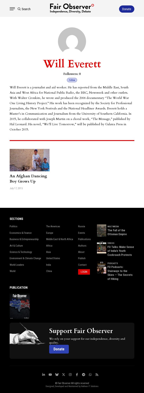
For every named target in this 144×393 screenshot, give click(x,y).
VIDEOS (110, 243)
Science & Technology (21, 252)
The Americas (53, 226)
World (12, 271)
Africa (49, 245)
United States (53, 258)
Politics (13, 226)
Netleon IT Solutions (90, 386)
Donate (59, 349)
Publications (84, 239)
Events (81, 232)
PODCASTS (112, 263)
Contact (82, 264)
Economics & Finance (21, 232)
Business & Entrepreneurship (24, 239)
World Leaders (17, 264)
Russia (81, 226)
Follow (72, 80)
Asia (48, 252)
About (81, 252)
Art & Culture (16, 245)
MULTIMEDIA (113, 226)
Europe (49, 232)
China (49, 271)
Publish (82, 258)
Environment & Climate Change (25, 258)
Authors (82, 245)
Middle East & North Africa (59, 239)
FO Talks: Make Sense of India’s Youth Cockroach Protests (120, 251)
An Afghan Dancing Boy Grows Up (28, 178)
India (48, 264)
